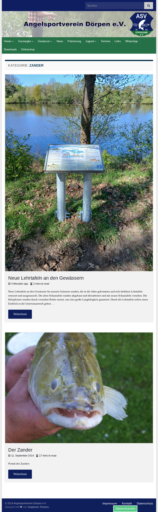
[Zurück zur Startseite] (79, 24)
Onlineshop (28, 49)
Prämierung (74, 41)
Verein (8, 41)
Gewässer (44, 41)
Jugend (90, 41)
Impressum (109, 503)
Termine (105, 41)
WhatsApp (131, 41)
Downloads (10, 49)
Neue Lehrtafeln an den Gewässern (46, 278)
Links (118, 41)
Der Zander (20, 450)
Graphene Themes (38, 507)
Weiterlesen (20, 314)
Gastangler (25, 41)
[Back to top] (149, 503)
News (60, 41)
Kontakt (127, 503)
